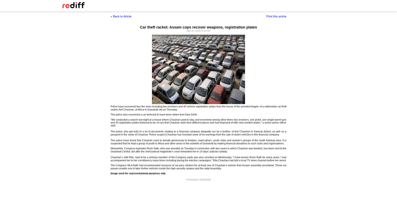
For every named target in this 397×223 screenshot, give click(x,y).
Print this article (276, 16)
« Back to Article (121, 16)
